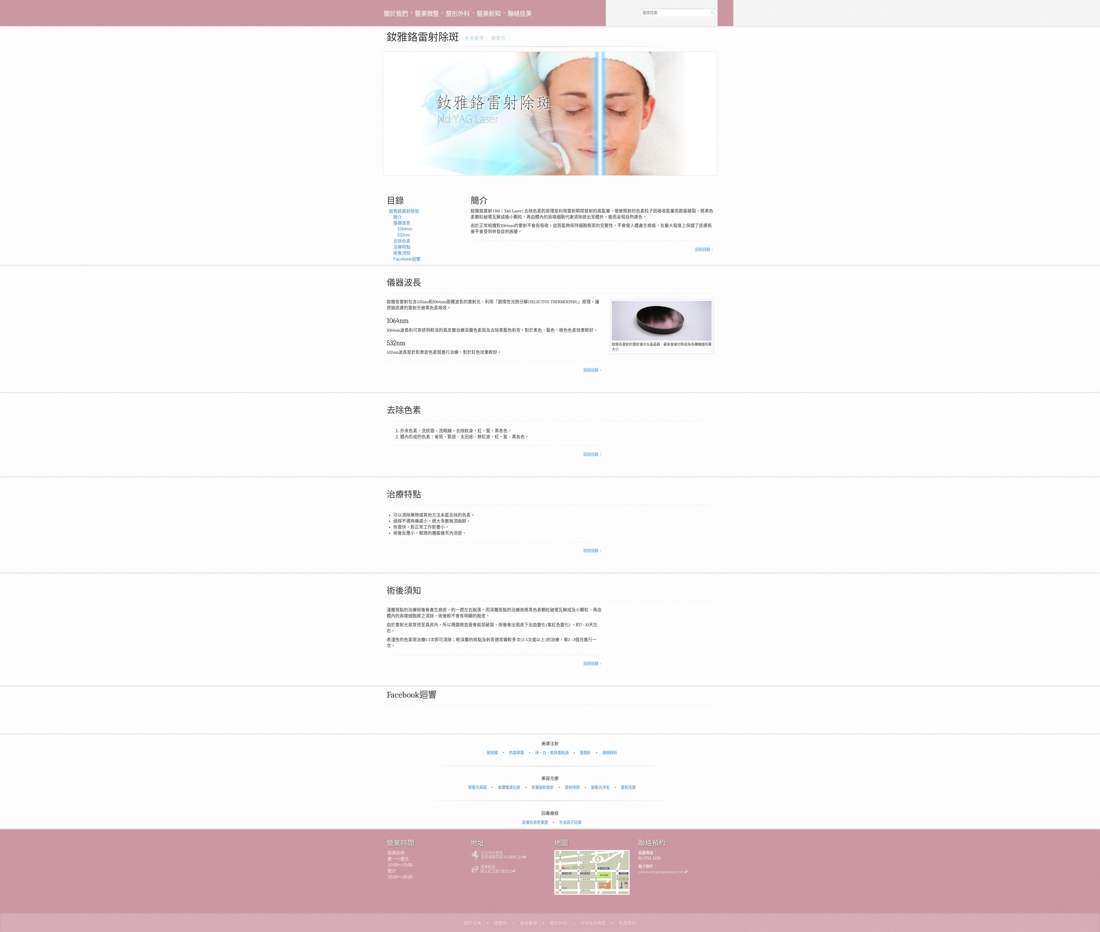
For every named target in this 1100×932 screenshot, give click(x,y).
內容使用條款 (593, 923)
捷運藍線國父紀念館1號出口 (496, 869)
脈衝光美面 (477, 787)
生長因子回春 (570, 822)
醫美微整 (427, 13)
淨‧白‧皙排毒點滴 (552, 753)
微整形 (498, 38)
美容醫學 (474, 38)
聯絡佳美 (520, 13)
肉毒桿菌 (516, 753)
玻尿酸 (492, 753)
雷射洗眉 (628, 787)
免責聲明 (627, 923)
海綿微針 (609, 753)
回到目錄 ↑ (704, 249)
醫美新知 (489, 13)
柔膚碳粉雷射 (542, 787)
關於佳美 (472, 923)
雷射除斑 (572, 787)
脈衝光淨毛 (600, 787)
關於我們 (396, 13)
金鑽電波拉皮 (509, 787)
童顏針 (585, 753)
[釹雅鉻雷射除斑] (550, 113)
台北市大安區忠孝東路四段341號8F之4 (502, 855)
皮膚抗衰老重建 (535, 822)
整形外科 (458, 13)
